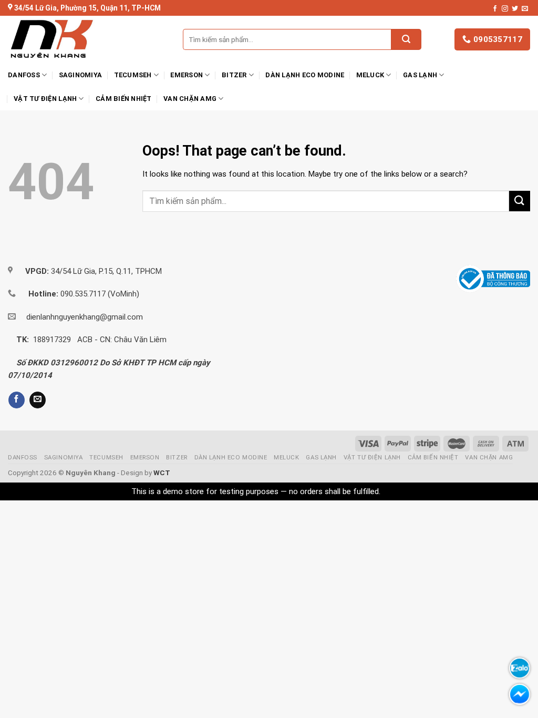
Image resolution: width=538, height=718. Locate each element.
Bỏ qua (394, 491)
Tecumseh (133, 75)
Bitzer (234, 75)
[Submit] (406, 39)
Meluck (370, 75)
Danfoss (24, 75)
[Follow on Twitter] (515, 9)
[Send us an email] (525, 9)
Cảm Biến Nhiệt (124, 98)
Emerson (186, 75)
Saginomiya (80, 75)
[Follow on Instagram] (505, 9)
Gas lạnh (420, 75)
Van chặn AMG (189, 98)
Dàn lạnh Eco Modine (304, 75)
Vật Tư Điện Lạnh (45, 98)
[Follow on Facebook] (495, 9)
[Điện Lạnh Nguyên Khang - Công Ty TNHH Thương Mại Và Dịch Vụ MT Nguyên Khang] (83, 39)
